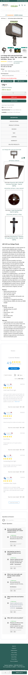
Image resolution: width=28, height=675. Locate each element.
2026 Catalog (14, 652)
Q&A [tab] (14, 133)
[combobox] (20, 378)
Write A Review (14, 368)
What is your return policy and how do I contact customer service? (14, 576)
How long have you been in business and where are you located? (14, 553)
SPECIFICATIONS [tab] (14, 121)
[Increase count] (25, 92)
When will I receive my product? (15, 617)
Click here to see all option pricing (8, 78)
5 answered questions (18, 61)
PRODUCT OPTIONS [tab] (14, 125)
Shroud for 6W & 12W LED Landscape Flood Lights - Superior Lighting (14, 184)
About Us (14, 646)
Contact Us (14, 648)
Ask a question (17, 63)
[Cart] (22, 5)
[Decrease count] (25, 94)
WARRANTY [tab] (14, 140)
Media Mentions (14, 650)
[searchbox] (8, 375)
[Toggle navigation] (24, 5)
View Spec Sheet (8, 81)
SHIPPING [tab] (14, 136)
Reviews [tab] (13, 351)
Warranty (22, 81)
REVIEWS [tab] (14, 129)
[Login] (19, 5)
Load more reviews (14, 502)
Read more (17, 401)
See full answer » (13, 541)
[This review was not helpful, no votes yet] (23, 407)
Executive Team (14, 654)
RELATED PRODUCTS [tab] (14, 144)
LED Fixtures (3, 18)
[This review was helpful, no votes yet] (20, 407)
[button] (14, 15)
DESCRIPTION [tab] (14, 117)
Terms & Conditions (14, 661)
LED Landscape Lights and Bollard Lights (15, 18)
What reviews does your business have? (15, 597)
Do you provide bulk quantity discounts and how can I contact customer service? (15, 531)
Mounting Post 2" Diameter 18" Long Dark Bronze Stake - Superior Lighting (14, 238)
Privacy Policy (14, 659)
